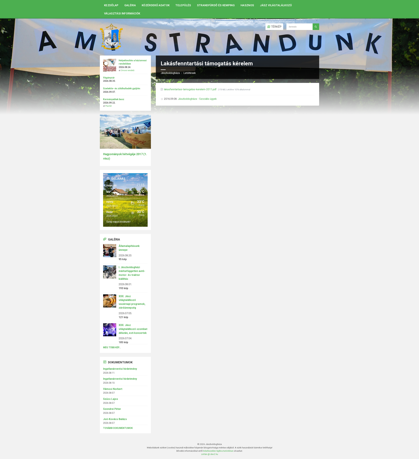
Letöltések (189, 73)
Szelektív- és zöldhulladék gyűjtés (121, 88)
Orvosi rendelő (127, 70)
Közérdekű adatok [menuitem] (156, 5)
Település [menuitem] (183, 5)
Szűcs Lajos (110, 399)
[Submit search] (316, 26)
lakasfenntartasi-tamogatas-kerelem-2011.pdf (190, 89)
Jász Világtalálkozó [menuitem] (276, 5)
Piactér (108, 106)
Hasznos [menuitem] (247, 5)
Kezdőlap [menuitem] (111, 5)
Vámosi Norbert (112, 389)
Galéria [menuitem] (130, 5)
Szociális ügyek (208, 98)
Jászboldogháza (170, 73)
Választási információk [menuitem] (122, 13)
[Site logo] (111, 48)
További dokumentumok (118, 428)
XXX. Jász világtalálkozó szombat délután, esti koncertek (133, 329)
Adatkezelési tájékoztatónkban (218, 450)
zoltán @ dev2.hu (209, 454)
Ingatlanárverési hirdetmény (120, 368)
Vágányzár (109, 77)
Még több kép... (112, 347)
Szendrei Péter (112, 409)
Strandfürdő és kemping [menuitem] (216, 5)
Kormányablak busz (113, 99)
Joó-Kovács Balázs (115, 419)
